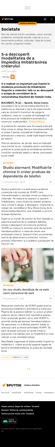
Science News (36, 121)
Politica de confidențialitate (21, 410)
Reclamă (5, 410)
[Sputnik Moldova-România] (8, 20)
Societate (8, 163)
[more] (50, 181)
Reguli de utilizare (23, 406)
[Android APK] (9, 421)
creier (26, 357)
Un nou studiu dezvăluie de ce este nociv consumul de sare (26, 291)
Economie (29, 392)
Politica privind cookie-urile (13, 413)
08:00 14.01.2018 (8, 71)
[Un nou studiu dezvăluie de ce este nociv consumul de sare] (27, 265)
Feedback (30, 413)
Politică (5, 392)
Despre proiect (7, 406)
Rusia (39, 392)
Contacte (35, 406)
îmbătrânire (16, 357)
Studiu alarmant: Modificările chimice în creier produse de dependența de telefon (27, 171)
